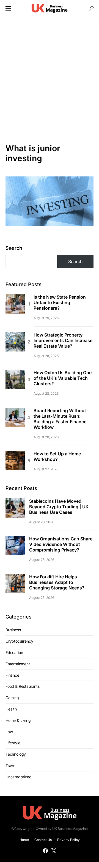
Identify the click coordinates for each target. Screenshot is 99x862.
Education (14, 652)
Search (14, 248)
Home (24, 840)
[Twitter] (53, 850)
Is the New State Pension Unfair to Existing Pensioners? (60, 302)
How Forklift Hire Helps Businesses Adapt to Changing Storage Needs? (56, 582)
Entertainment (18, 663)
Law (9, 731)
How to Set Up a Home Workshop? (57, 456)
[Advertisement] (49, 80)
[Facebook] (45, 850)
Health (11, 709)
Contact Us (43, 840)
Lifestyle (13, 742)
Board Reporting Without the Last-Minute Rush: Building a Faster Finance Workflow (60, 419)
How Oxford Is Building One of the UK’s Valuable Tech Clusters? (63, 378)
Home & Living (18, 720)
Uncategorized (19, 776)
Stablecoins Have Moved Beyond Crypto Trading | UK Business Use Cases (59, 506)
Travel (11, 765)
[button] (8, 8)
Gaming (12, 697)
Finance (12, 675)
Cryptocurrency (19, 641)
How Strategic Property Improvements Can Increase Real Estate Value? (63, 340)
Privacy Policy (68, 840)
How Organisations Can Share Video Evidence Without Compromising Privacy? (60, 544)
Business (13, 629)
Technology (16, 754)
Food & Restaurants (23, 686)
